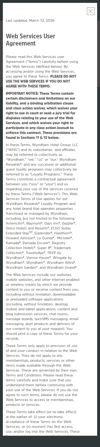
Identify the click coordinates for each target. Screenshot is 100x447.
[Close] (90, 11)
